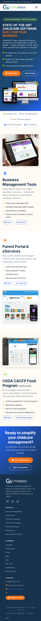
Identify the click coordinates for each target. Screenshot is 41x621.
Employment (10, 567)
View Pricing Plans (20, 467)
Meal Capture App (25, 417)
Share (8, 618)
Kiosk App (22, 222)
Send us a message (15, 589)
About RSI (9, 545)
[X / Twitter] (13, 501)
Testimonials (10, 549)
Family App (22, 283)
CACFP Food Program (13, 523)
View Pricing (30, 73)
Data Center (21, 613)
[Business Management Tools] (20, 150)
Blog (7, 556)
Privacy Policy (10, 571)
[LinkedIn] (18, 501)
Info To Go (9, 564)
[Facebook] (7, 501)
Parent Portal (10, 515)
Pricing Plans (10, 530)
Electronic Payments (13, 519)
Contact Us (30, 613)
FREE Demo (13, 73)
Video (9, 222)
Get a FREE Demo (22, 460)
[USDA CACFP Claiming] (20, 351)
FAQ (7, 560)
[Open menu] (36, 7)
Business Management (14, 511)
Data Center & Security (14, 534)
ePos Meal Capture (12, 527)
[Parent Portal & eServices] (20, 306)
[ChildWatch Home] (14, 7)
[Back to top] (5, 615)
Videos (8, 552)
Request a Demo (17, 598)
